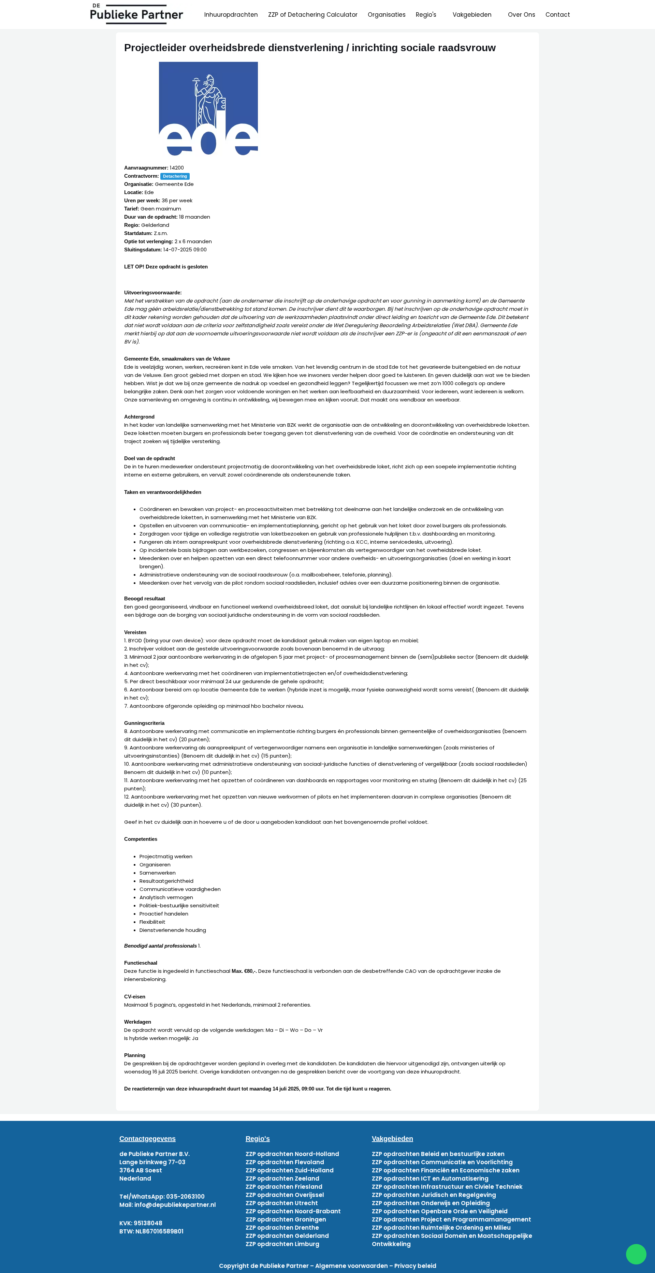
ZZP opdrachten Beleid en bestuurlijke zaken (438, 1154)
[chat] (636, 1254)
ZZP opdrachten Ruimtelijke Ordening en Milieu (441, 1228)
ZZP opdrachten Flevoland (285, 1162)
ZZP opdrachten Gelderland (287, 1236)
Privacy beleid (415, 1266)
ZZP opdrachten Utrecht (282, 1203)
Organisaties (387, 15)
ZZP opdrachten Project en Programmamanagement (451, 1219)
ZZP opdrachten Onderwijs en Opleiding (431, 1203)
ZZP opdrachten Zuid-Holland (290, 1170)
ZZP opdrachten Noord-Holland (292, 1154)
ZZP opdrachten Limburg (282, 1244)
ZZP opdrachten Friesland (284, 1187)
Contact (557, 15)
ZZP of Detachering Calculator (313, 15)
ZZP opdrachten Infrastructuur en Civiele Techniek (447, 1187)
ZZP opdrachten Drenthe (282, 1228)
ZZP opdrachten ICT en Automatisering (430, 1178)
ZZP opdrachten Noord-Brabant (293, 1211)
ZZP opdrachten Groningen (286, 1219)
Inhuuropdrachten (231, 15)
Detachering (175, 176)
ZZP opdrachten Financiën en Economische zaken (446, 1170)
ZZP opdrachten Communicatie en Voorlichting (442, 1162)
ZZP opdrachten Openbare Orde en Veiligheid (440, 1211)
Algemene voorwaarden (351, 1266)
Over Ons (521, 15)
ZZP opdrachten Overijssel (285, 1195)
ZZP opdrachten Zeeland (282, 1178)
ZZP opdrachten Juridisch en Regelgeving (434, 1195)
